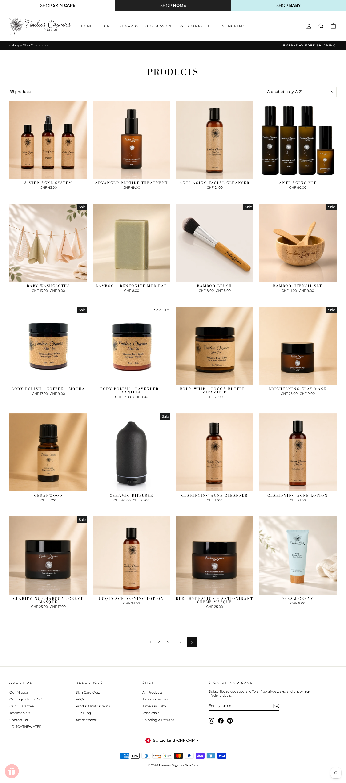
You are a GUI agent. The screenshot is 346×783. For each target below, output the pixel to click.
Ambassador (86, 720)
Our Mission (158, 26)
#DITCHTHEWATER (25, 727)
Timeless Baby (154, 706)
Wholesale (151, 713)
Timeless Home (155, 699)
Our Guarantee (21, 706)
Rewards (129, 26)
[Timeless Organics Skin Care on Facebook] (221, 721)
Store (106, 26)
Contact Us (18, 720)
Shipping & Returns (158, 720)
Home (87, 26)
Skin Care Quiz (88, 692)
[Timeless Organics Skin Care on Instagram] (211, 721)
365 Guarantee (194, 26)
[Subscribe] (276, 706)
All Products (152, 692)
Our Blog (83, 713)
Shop (57, 5)
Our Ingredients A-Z (25, 699)
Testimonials (231, 26)
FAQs (80, 699)
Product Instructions (93, 706)
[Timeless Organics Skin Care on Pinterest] (230, 721)
